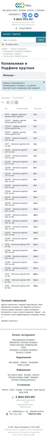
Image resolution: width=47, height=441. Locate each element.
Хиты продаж (14, 362)
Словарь (19, 390)
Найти (40, 40)
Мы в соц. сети (16, 414)
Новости (5, 390)
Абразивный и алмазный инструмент (23, 342)
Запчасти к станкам (23, 352)
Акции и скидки (23, 365)
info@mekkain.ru (15, 14)
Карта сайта (23, 392)
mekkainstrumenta (37, 411)
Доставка (22, 10)
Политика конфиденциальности (23, 380)
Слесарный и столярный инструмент (23, 350)
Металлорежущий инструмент (23, 340)
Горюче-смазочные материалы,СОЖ (23, 345)
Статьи (12, 390)
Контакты (30, 10)
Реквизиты (34, 377)
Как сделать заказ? (10, 10)
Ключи (23, 347)
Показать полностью (9, 321)
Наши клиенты (39, 390)
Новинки (24, 362)
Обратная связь (34, 414)
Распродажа (33, 362)
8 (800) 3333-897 (23, 19)
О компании (39, 10)
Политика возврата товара (19, 377)
